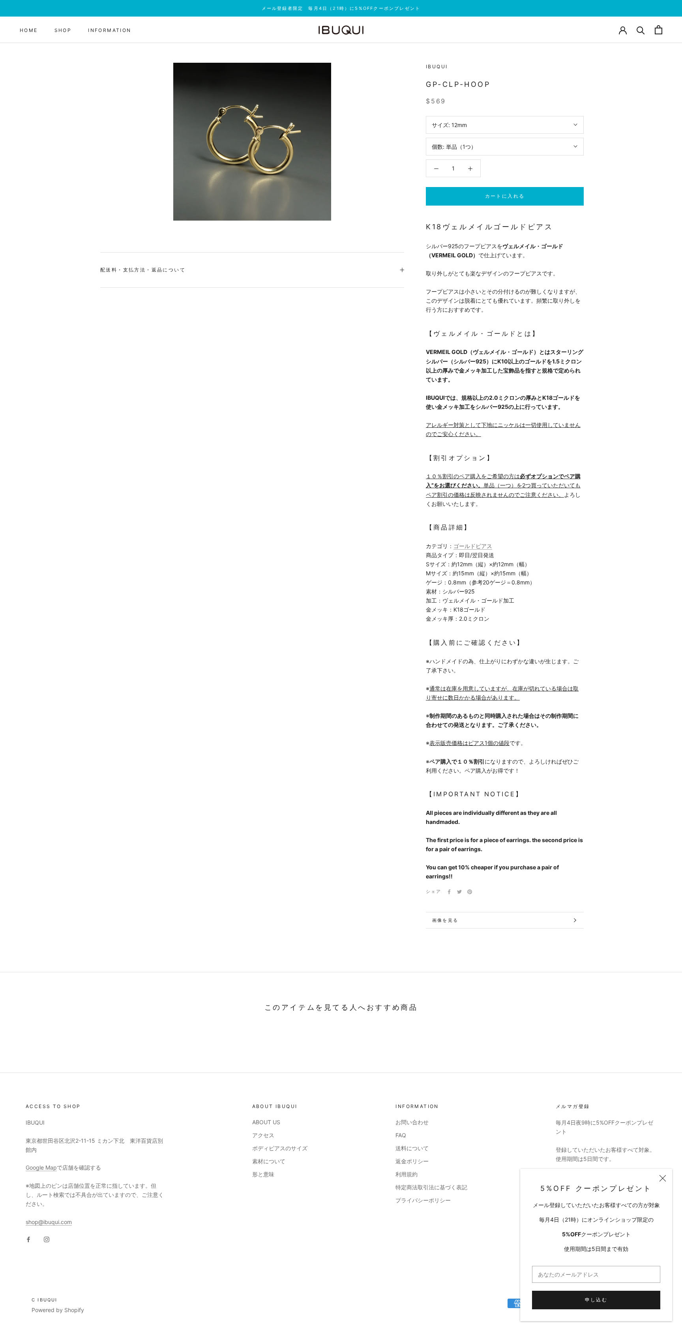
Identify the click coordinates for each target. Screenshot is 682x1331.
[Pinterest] (469, 891)
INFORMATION (109, 30)
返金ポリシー (412, 1161)
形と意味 (263, 1174)
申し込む (596, 1300)
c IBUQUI (45, 1300)
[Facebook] (449, 891)
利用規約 (406, 1174)
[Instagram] (46, 1238)
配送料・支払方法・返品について (142, 270)
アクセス (263, 1135)
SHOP (63, 30)
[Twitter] (459, 891)
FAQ (400, 1135)
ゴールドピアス (472, 546)
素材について (268, 1161)
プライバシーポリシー (423, 1200)
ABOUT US (266, 1122)
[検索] (641, 30)
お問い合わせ (412, 1122)
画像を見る (445, 920)
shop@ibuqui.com (49, 1222)
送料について (412, 1148)
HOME (29, 30)
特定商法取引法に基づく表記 (431, 1187)
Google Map (41, 1167)
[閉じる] (662, 1178)
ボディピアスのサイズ (279, 1148)
